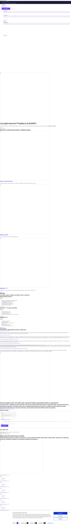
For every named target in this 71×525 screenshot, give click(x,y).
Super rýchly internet (6, 181)
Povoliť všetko (60, 513)
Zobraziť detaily (50, 523)
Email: (2, 413)
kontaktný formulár (43, 345)
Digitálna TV (3, 288)
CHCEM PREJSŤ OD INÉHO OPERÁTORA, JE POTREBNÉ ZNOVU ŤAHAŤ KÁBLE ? (13, 348)
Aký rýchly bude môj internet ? (5, 330)
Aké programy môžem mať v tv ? (5, 335)
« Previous (4, 478)
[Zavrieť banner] (69, 512)
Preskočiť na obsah (3, 0)
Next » (3, 479)
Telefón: (2, 416)
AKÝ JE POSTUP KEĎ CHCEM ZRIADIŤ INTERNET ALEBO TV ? (10, 343)
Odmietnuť (60, 518)
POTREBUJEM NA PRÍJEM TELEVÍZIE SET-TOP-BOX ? (9, 339)
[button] (35, 330)
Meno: (2, 412)
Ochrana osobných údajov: (6, 419)
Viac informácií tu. (40, 517)
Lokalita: (2, 415)
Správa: (2, 418)
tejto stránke (49, 337)
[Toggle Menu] (36, 11)
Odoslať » (4, 425)
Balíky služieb (4, 235)
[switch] (27, 523)
